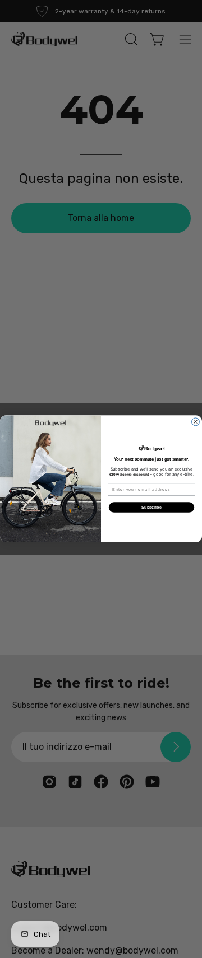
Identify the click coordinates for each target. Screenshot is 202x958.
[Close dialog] (196, 422)
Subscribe (151, 507)
